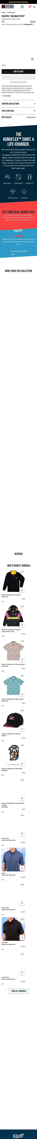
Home (3, 12)
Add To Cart (18, 71)
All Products (11, 12)
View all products (18, 991)
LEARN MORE (31, 117)
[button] (18, 77)
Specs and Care (8, 110)
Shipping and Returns (10, 103)
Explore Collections (18, 2)
